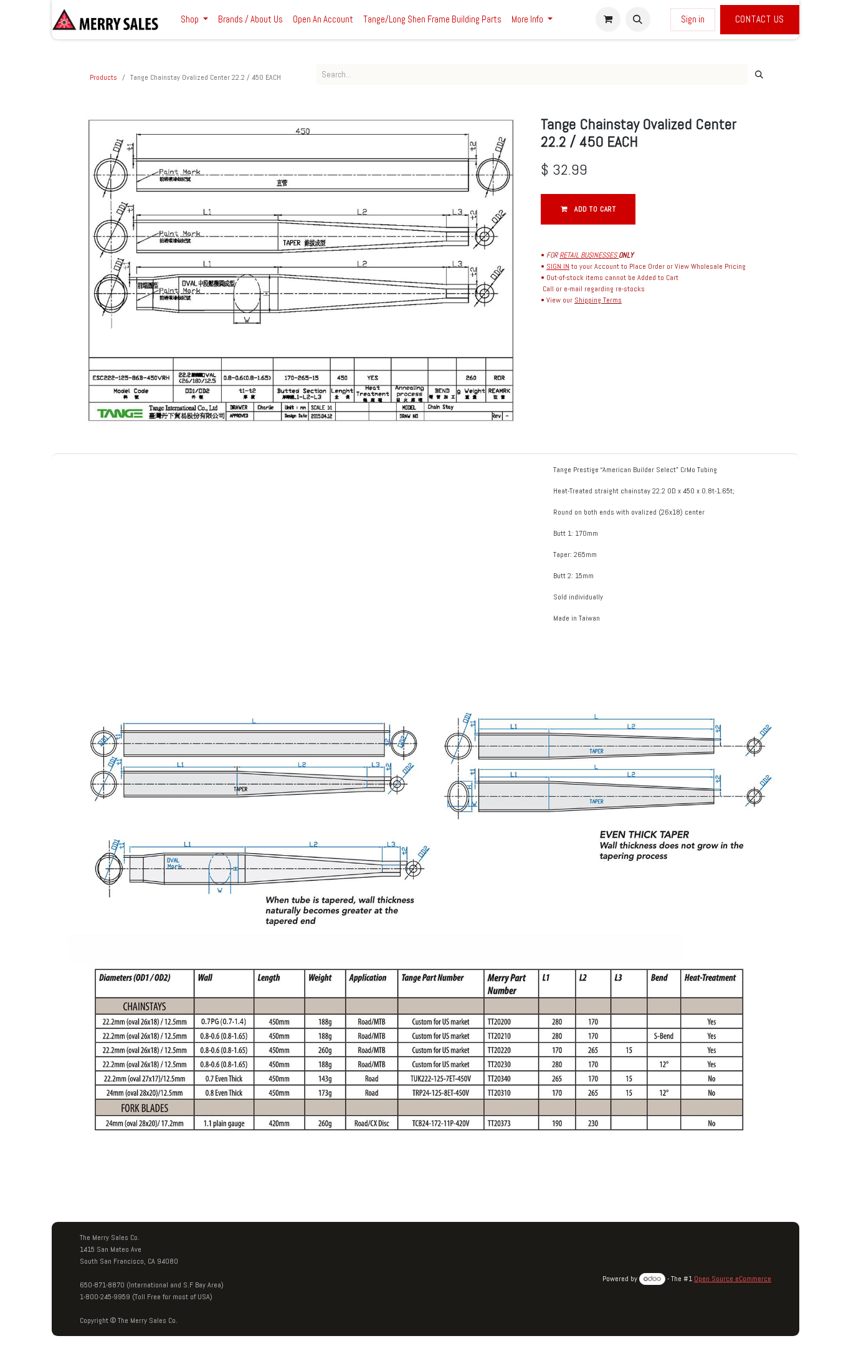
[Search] (759, 74)
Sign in (693, 19)
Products (103, 77)
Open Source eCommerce (732, 1279)
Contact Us (760, 19)
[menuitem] (194, 19)
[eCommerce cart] (608, 19)
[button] (637, 19)
